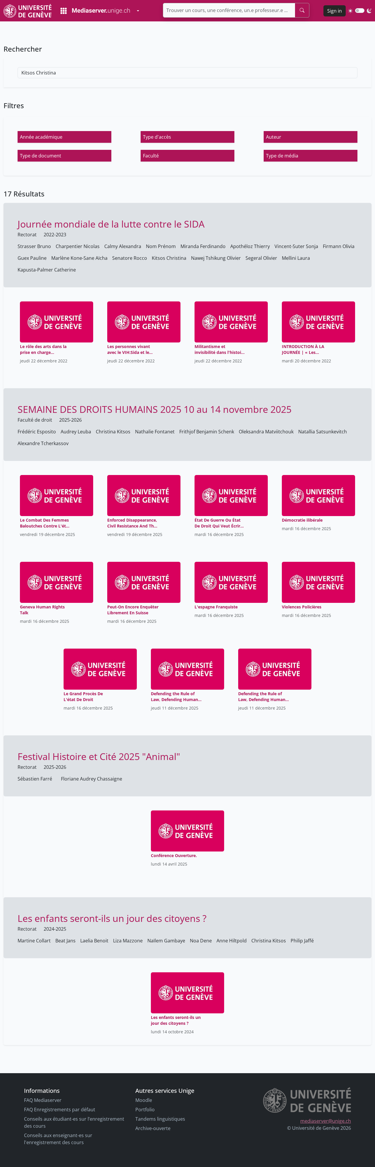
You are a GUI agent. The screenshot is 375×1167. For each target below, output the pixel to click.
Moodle (143, 1100)
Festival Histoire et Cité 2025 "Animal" (99, 756)
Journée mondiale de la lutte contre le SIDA (111, 224)
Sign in (334, 11)
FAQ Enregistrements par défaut (59, 1109)
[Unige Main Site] (28, 10)
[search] (302, 10)
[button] (64, 137)
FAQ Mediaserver (43, 1100)
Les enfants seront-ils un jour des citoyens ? (112, 918)
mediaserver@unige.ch (325, 1121)
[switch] (359, 10)
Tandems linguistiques (160, 1119)
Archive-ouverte (153, 1128)
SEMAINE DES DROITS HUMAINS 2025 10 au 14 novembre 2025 (155, 409)
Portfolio (145, 1109)
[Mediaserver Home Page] (95, 11)
